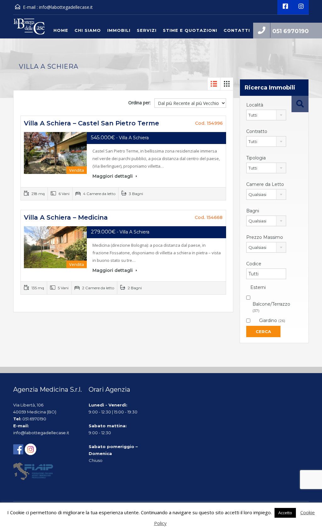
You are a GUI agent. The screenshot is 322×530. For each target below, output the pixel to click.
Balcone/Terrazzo (271, 307)
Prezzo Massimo (264, 237)
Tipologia (256, 158)
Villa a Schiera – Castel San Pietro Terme (91, 123)
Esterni (258, 287)
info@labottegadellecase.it (66, 7)
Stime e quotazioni (190, 30)
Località (254, 105)
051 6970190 (290, 31)
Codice (253, 264)
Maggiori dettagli (113, 176)
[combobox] (266, 115)
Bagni (252, 211)
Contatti (237, 30)
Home (60, 30)
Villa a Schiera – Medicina (66, 217)
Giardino (272, 320)
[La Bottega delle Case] (29, 28)
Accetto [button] (285, 513)
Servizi (147, 30)
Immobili (118, 30)
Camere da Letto (265, 184)
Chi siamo (88, 30)
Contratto (256, 131)
